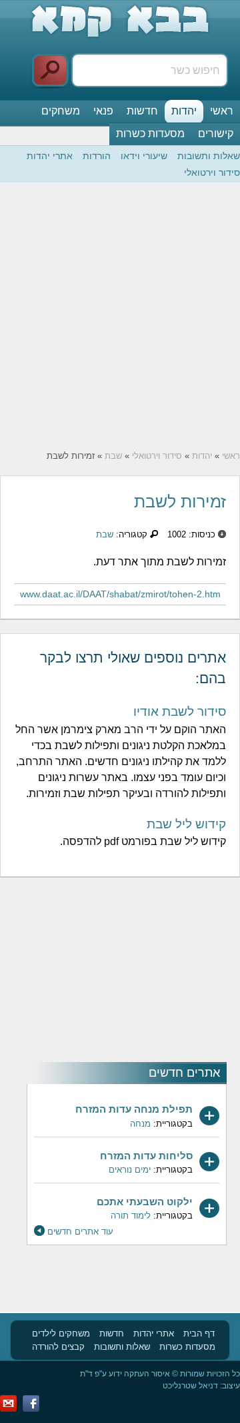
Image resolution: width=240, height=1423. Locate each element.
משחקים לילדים (61, 1333)
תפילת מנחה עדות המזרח (134, 1109)
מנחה (140, 1124)
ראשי (221, 111)
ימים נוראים (130, 1170)
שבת (113, 456)
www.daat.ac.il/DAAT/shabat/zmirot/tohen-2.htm (120, 594)
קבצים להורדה (58, 1347)
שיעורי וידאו (144, 155)
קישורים (215, 133)
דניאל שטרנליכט (190, 1385)
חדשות (142, 111)
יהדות (184, 111)
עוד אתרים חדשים (80, 1232)
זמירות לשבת (180, 501)
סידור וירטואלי (212, 172)
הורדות (97, 155)
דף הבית (199, 1333)
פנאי (103, 111)
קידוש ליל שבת (186, 824)
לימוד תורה (131, 1216)
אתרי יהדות (50, 155)
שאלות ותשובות (208, 155)
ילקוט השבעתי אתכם (145, 1201)
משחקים (60, 111)
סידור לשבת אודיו (179, 711)
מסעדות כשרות (150, 133)
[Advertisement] (120, 316)
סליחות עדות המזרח (146, 1155)
